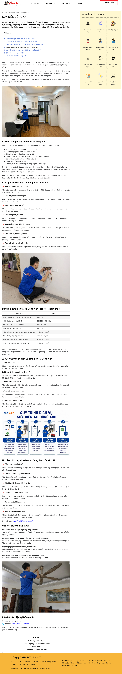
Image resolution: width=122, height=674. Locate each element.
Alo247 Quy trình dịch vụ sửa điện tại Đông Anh (22, 47)
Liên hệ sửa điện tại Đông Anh (16, 56)
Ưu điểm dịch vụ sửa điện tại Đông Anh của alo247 (23, 50)
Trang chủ (34, 3)
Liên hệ (79, 3)
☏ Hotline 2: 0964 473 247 (40, 668)
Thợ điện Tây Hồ (113, 30)
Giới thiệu (66, 3)
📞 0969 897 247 (109, 3)
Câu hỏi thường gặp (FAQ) (15, 53)
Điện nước (12, 12)
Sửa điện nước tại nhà (93, 14)
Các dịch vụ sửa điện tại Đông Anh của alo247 (22, 41)
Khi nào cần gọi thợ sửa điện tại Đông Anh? (20, 39)
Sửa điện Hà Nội (22, 12)
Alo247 (4, 12)
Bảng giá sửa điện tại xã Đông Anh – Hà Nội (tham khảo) (25, 44)
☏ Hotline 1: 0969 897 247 (20, 668)
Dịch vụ (49, 3)
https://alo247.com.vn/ (20, 624)
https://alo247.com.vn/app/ (22, 521)
